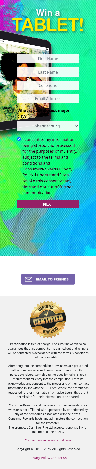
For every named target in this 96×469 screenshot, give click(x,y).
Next (48, 204)
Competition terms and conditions (48, 440)
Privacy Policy (39, 457)
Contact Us (59, 457)
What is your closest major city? (43, 113)
